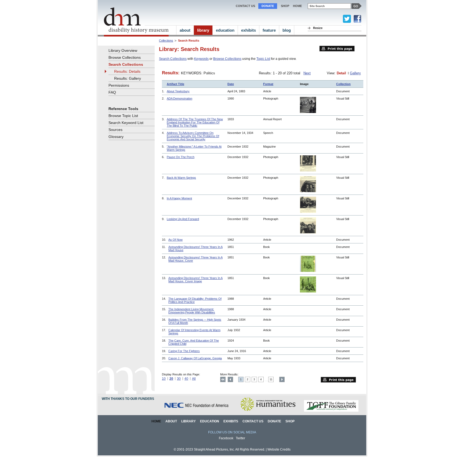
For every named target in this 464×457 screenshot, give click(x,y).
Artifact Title (175, 84)
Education (209, 421)
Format (268, 84)
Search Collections (173, 59)
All (194, 379)
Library (188, 421)
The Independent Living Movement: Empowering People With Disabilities (191, 311)
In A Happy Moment (179, 198)
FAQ (112, 92)
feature (269, 30)
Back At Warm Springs (181, 177)
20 (171, 379)
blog (286, 30)
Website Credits (279, 449)
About (171, 421)
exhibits (248, 30)
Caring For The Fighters (184, 351)
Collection (343, 84)
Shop (285, 6)
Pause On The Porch (180, 157)
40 (186, 379)
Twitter (240, 438)
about (185, 30)
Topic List (263, 59)
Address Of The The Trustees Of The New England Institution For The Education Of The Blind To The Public (195, 122)
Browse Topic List (123, 116)
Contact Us (245, 6)
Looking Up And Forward (183, 219)
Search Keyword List (125, 122)
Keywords (201, 59)
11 (271, 379)
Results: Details (127, 71)
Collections (166, 40)
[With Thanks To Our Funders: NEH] (268, 410)
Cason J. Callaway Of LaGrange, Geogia (195, 358)
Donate (268, 6)
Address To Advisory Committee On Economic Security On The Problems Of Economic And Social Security (193, 136)
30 (179, 379)
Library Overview (122, 50)
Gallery (355, 73)
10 (164, 379)
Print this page (337, 49)
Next (307, 73)
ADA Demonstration (179, 98)
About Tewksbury (178, 91)
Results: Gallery (127, 78)
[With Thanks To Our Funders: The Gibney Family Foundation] (331, 410)
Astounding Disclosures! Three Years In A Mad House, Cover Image (195, 279)
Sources (115, 129)
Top (223, 379)
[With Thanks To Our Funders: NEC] (197, 410)
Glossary (116, 136)
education (225, 30)
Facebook (226, 438)
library (203, 30)
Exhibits (230, 421)
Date (230, 84)
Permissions (118, 85)
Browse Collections (227, 59)
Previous (230, 379)
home (297, 6)
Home (156, 421)
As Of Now (175, 239)
